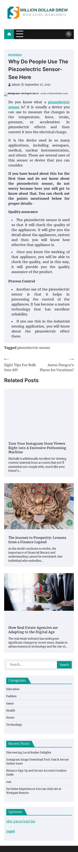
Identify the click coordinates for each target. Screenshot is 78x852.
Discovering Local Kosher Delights (28, 752)
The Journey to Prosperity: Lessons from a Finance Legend (37, 540)
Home (10, 717)
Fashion (11, 696)
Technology (14, 724)
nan (8, 781)
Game (10, 703)
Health (10, 710)
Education (13, 689)
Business (15, 55)
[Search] (69, 34)
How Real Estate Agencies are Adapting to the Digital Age (33, 630)
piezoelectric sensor (33, 348)
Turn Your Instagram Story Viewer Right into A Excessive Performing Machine (37, 448)
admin (16, 84)
